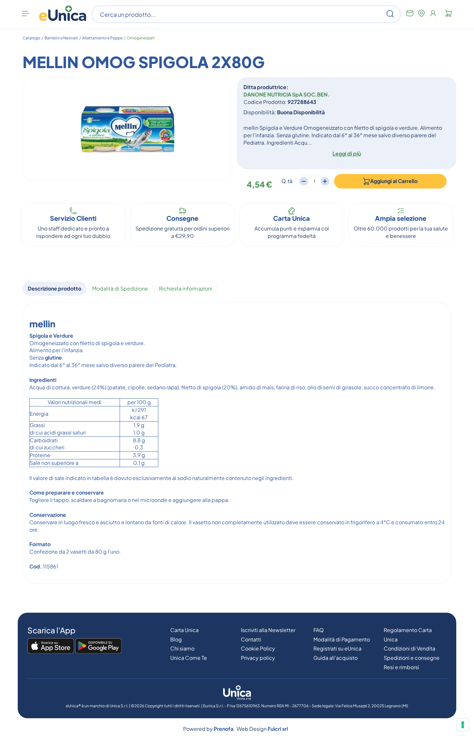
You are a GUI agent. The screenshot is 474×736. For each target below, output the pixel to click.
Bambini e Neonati (61, 38)
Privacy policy (258, 657)
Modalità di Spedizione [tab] (120, 288)
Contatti (251, 639)
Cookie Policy (258, 648)
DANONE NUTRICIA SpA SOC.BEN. (286, 94)
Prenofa (223, 728)
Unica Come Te (188, 657)
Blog (176, 639)
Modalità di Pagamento (341, 639)
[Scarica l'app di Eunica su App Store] (50, 646)
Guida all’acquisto (335, 657)
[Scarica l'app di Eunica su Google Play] (98, 646)
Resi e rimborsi (401, 667)
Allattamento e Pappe (102, 38)
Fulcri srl (278, 728)
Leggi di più (346, 153)
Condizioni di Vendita (409, 648)
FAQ (318, 630)
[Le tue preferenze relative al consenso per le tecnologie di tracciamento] (463, 725)
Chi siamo (182, 648)
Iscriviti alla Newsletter (268, 630)
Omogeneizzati (141, 38)
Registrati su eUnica (337, 648)
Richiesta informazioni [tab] (185, 288)
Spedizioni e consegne (411, 657)
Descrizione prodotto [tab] (54, 288)
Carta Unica (184, 630)
